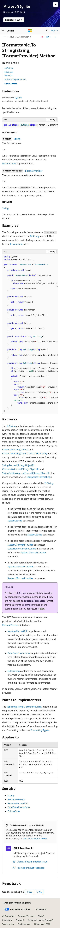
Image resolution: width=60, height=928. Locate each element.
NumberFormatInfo (18, 631)
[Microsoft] (30, 30)
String (17, 138)
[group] (30, 125)
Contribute (7, 920)
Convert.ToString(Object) (15, 449)
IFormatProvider (34, 170)
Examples (8, 72)
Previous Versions (26, 916)
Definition (9, 68)
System (18, 97)
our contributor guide (35, 838)
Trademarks (23, 924)
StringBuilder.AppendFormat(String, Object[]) (26, 473)
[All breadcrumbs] (4, 37)
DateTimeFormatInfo (19, 653)
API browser (23, 36)
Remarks (8, 75)
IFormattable (9, 163)
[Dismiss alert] (55, 4)
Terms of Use (8, 924)
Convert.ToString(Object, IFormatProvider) (24, 453)
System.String (15, 520)
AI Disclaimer (8, 916)
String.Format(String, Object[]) (18, 465)
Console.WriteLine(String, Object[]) (20, 469)
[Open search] (47, 30)
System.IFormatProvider (20, 544)
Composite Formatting (38, 476)
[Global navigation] (3, 30)
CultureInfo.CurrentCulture (22, 548)
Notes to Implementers (15, 79)
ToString (34, 236)
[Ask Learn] (42, 37)
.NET (12, 36)
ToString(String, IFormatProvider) (24, 706)
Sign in (54, 30)
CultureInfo (14, 671)
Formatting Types (40, 730)
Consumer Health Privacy (39, 920)
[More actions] (55, 37)
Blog (40, 916)
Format (27, 604)
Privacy (19, 920)
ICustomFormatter (34, 600)
